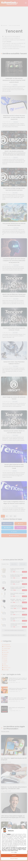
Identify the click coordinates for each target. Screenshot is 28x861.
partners (9, 834)
